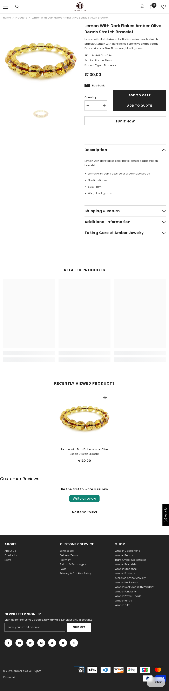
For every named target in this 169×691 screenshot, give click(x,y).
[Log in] (142, 7)
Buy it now (125, 121)
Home (7, 17)
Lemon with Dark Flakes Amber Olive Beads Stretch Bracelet (84, 452)
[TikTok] (41, 643)
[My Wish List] (163, 7)
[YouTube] (63, 643)
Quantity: (90, 97)
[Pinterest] (30, 643)
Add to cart (140, 95)
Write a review (84, 498)
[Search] (17, 6)
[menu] (5, 6)
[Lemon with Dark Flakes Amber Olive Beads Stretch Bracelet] (85, 418)
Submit (79, 627)
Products (21, 17)
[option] (40, 60)
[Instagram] (19, 643)
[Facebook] (8, 643)
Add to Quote (139, 106)
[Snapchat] (52, 643)
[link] (29, 353)
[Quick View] (105, 397)
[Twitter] (74, 643)
